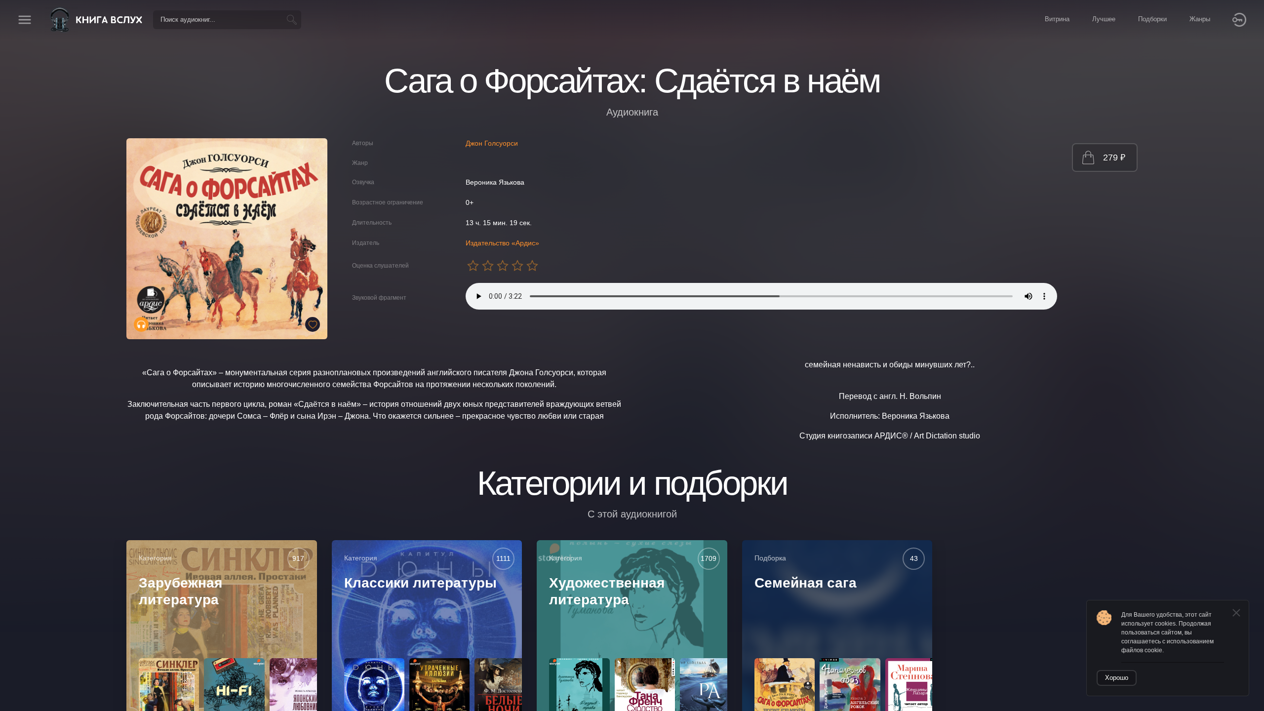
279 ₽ (1114, 157)
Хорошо (1116, 677)
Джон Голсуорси (492, 143)
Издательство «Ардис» (502, 243)
